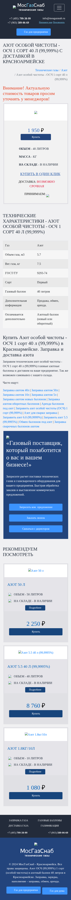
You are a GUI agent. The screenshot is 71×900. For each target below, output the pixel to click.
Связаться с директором (35, 528)
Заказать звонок (36, 517)
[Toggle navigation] (59, 7)
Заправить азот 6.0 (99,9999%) (22, 417)
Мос (37, 853)
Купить (36, 136)
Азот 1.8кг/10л (21, 748)
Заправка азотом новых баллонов (24, 399)
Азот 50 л (16, 584)
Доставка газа (18, 825)
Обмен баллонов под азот (35, 421)
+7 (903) (18, 22)
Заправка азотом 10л (16, 394)
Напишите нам (45, 22)
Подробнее (35, 607)
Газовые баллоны (50, 820)
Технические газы (47, 70)
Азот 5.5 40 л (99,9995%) (28, 666)
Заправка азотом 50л (44, 390)
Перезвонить (59, 22)
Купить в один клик (40, 174)
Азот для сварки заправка (40, 412)
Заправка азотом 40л (16, 390)
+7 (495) (20, 18)
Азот (64, 70)
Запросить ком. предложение (35, 507)
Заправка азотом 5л (43, 394)
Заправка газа (18, 820)
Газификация (50, 825)
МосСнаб (31, 7)
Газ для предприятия (36, 31)
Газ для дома (57, 890)
